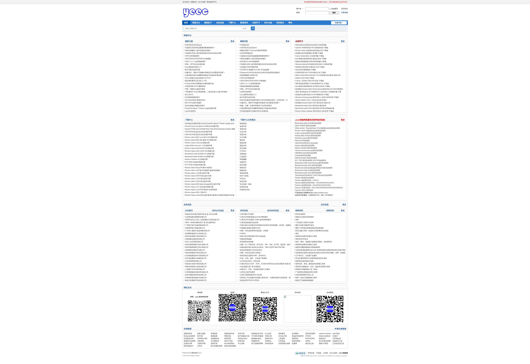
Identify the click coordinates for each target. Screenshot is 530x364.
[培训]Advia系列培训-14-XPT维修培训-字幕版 (312, 95)
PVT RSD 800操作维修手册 (195, 165)
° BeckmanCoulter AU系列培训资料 (307, 170)
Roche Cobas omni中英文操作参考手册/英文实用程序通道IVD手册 (209, 195)
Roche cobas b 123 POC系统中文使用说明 (201, 190)
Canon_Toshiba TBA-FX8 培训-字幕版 (309, 81)
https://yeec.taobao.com (319, 193)
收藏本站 (193, 2)
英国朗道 (214, 334)
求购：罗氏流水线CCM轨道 (250, 253)
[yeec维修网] (196, 12)
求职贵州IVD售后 (301, 239)
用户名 (298, 9)
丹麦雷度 (200, 341)
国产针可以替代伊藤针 (193, 103)
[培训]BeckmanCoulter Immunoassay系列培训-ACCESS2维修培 (319, 89)
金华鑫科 (295, 334)
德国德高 (214, 336)
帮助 (290, 23)
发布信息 (325, 204)
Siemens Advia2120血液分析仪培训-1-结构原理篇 (313, 64)
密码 (298, 13)
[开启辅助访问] (303, 2)
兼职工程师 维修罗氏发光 (304, 225)
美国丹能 (227, 338)
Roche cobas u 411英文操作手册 (197, 173)
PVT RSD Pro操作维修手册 (195, 162)
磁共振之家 (309, 343)
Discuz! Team (195, 355)
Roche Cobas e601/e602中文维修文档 (199, 148)
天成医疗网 (188, 343)
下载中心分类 (246, 120)
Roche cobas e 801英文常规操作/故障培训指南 (202, 170)
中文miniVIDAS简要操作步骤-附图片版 (199, 83)
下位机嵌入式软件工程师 (304, 222)
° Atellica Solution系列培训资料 (305, 148)
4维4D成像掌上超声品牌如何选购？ (198, 50)
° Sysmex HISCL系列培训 (303, 190)
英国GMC (241, 341)
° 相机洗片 (243, 168)
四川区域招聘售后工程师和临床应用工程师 (311, 258)
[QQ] (300, 353)
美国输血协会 (256, 338)
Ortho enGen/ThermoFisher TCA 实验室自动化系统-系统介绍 (317, 75)
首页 (186, 23)
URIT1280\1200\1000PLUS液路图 (198, 59)
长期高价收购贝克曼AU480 (250, 228)
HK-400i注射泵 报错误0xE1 (195, 100)
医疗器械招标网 (216, 346)
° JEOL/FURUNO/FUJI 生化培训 (306, 143)
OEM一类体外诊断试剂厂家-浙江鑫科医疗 (200, 222)
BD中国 (200, 336)
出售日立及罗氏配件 (247, 272)
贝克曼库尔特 (189, 338)
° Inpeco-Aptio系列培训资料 (304, 146)
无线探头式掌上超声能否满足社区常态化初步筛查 (203, 53)
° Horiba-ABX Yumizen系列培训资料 (307, 136)
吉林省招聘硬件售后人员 (304, 275)
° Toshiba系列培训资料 (302, 155)
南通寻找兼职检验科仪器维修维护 (307, 247)
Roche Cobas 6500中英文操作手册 (198, 176)
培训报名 (280, 23)
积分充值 (268, 23)
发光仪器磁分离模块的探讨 (195, 106)
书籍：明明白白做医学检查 (195, 89)
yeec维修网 (343, 353)
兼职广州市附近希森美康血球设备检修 (309, 228)
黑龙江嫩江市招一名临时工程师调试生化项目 (311, 231)
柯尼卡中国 (228, 341)
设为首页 (186, 2)
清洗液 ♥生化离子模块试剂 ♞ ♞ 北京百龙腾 (201, 214)
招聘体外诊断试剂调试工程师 (306, 236)
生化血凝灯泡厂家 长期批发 (250, 267)
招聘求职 (299, 210)
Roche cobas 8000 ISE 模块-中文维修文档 (201, 140)
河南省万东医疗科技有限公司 (196, 264)
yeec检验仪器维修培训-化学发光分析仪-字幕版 (312, 86)
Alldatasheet (242, 338)
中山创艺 (268, 334)
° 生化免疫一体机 (245, 184)
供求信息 (244, 210)
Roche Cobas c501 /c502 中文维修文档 (199, 151)
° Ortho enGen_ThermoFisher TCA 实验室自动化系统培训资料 (317, 128)
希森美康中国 (229, 334)
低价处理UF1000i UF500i (249, 280)
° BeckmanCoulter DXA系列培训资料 (307, 123)
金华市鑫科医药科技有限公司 (196, 275)
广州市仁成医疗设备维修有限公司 (197, 231)
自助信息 (220, 23)
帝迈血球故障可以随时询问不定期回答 (254, 111)
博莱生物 (227, 336)
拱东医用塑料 (310, 334)
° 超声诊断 (243, 165)
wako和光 (336, 334)
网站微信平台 (212, 2)
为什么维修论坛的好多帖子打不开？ (198, 78)
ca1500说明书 (190, 111)
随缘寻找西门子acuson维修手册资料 (253, 50)
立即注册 (344, 13)
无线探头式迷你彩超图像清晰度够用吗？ (200, 48)
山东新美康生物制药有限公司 (196, 217)
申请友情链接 (340, 329)
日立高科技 (215, 341)
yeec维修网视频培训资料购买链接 (310, 120)
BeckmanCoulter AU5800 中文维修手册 (199, 154)
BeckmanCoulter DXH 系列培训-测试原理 (310, 106)
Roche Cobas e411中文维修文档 (197, 143)
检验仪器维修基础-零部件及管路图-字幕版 (310, 61)
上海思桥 (281, 338)
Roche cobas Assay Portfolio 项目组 (198, 168)
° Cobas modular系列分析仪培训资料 (308, 133)
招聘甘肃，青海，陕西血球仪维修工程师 (310, 264)
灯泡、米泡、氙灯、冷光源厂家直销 (253, 258)
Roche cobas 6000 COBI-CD (196, 192)
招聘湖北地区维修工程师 (304, 261)
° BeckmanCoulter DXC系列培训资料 (308, 173)
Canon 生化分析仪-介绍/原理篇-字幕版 (309, 56)
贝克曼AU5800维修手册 (249, 67)
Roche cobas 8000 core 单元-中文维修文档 (201, 137)
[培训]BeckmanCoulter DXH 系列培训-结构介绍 (312, 103)
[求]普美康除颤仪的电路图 (249, 86)
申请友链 (311, 353)
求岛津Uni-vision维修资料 (249, 61)
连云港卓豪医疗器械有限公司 (196, 258)
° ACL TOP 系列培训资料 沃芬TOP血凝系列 (310, 160)
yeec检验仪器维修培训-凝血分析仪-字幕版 (311, 59)
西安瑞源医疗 (189, 346)
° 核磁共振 (243, 170)
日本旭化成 (336, 338)
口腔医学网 (201, 343)
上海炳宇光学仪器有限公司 (195, 269)
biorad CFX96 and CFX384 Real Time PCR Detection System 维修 (210, 129)
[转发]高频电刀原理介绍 (249, 75)
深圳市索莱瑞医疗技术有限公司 (196, 244)
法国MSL (268, 341)
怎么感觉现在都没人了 (193, 67)
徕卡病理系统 (229, 343)
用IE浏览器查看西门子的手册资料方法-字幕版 (312, 83)
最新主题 (189, 41)
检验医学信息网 (189, 341)
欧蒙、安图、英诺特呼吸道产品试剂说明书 (256, 106)
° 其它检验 (243, 148)
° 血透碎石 (243, 162)
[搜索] (253, 28)
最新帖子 (208, 23)
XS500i (243, 233)
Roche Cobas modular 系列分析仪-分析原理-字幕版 (314, 111)
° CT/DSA (242, 151)
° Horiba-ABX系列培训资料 (304, 178)
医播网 (294, 343)
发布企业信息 (218, 210)
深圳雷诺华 (269, 343)
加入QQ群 (202, 2)
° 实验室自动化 (244, 190)
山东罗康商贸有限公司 (193, 261)
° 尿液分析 (243, 129)
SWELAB (268, 336)
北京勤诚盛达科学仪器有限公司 (196, 255)
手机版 (318, 353)
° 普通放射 (243, 154)
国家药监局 (188, 334)
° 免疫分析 (243, 134)
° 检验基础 (243, 123)
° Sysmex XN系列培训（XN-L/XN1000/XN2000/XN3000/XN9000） (319, 188)
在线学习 (256, 23)
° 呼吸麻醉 (243, 159)
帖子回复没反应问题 (192, 70)
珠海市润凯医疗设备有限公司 (196, 267)
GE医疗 (335, 336)
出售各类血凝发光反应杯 (249, 222)
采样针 (307, 341)
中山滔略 (241, 343)
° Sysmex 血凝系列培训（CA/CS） (307, 180)
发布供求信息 (273, 210)
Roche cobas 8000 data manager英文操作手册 (202, 184)
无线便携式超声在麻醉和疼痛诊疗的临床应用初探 (203, 75)
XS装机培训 (244, 45)
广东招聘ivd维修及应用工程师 (306, 272)
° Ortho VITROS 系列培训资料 (305, 126)
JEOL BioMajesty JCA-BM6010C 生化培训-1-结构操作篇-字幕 (318, 92)
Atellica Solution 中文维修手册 (196, 159)
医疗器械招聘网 (257, 343)
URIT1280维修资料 (192, 56)
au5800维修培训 (246, 53)
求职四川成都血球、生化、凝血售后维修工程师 (312, 267)
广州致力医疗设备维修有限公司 (196, 225)
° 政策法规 (243, 181)
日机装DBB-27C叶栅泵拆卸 (195, 86)
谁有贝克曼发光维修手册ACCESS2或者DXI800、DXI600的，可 (263, 100)
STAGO (308, 336)
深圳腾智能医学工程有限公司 (196, 233)
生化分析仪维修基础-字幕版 (305, 70)
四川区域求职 (300, 214)
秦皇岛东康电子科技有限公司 (196, 280)
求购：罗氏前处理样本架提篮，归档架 (254, 231)
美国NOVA (269, 338)
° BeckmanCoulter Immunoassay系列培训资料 (311, 163)
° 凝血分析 (243, 146)
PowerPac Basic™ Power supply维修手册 (200, 108)
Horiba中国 (282, 336)
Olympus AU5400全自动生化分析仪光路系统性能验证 (260, 72)
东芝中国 (241, 334)
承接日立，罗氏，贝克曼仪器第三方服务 (255, 269)
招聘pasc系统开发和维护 (304, 217)
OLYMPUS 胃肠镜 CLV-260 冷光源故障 (254, 70)
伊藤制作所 (255, 341)
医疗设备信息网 (325, 341)
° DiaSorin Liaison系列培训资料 (306, 138)
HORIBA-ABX (202, 338)
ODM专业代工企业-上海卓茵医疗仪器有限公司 (202, 220)
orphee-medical (325, 334)
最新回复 (244, 41)
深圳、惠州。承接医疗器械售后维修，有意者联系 (313, 242)
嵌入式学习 (189, 95)
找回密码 (344, 9)
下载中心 (232, 23)
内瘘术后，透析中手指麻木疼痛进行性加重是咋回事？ (205, 72)
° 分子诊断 (243, 137)
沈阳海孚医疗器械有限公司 (195, 228)
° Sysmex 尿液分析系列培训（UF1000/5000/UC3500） (314, 183)
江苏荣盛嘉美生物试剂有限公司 (196, 272)
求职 (297, 220)
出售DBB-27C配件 (247, 214)
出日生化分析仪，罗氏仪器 (250, 261)
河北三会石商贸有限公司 (194, 242)
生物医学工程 (337, 341)
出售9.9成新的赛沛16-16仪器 (251, 275)
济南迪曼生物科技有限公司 (195, 239)
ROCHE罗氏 (310, 338)
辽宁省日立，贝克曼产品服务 (306, 255)
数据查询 (244, 23)
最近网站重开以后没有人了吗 (196, 81)
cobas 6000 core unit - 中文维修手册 (198, 146)
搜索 (244, 28)
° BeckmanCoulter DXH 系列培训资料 (308, 165)
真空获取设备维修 (246, 242)
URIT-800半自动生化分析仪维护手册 (198, 132)
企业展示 (189, 210)
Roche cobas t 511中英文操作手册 (198, 181)
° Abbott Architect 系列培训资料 (305, 158)
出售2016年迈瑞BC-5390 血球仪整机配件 (255, 220)
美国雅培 (281, 334)
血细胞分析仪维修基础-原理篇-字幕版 (309, 53)
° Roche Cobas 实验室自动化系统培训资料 (310, 131)
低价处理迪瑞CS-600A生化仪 (251, 250)
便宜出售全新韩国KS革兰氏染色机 (253, 236)
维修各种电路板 (246, 239)
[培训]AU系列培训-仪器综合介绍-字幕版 (309, 67)
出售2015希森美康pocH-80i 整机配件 (254, 217)
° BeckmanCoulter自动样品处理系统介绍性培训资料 (313, 168)
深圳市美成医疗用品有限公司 (196, 236)
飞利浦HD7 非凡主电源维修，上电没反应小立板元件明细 (206, 92)
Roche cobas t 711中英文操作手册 (198, 179)
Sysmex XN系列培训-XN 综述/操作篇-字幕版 (311, 48)
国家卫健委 (201, 334)
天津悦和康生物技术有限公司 (196, 278)
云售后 (199, 346)
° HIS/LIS (242, 179)
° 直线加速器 (243, 173)
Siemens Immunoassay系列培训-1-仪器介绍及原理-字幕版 (317, 97)
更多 (232, 41)
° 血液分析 (243, 126)
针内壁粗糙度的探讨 (192, 97)
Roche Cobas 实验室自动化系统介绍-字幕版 (311, 50)
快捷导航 (338, 23)
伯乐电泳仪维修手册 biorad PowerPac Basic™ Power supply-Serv (209, 123)
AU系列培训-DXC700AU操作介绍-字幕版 (310, 72)
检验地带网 (296, 341)
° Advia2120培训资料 (302, 141)
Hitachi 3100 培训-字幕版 (304, 78)
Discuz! (195, 353)
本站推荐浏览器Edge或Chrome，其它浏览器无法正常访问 (325, 2)
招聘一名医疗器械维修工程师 (306, 278)
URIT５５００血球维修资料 (195, 61)
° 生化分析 (243, 132)
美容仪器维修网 (230, 346)
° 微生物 (242, 140)
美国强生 (295, 338)
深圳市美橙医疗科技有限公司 (196, 253)
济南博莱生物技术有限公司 (195, 250)
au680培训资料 (246, 92)
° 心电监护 (243, 157)
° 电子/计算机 (244, 176)
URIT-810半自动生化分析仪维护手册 (198, 134)
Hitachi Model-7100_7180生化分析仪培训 (311, 100)
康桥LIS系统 (323, 343)
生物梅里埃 (215, 338)
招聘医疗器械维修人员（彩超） (307, 269)
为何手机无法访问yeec (193, 45)
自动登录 (334, 9)
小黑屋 (325, 353)
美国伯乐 (322, 338)
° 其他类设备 (243, 187)
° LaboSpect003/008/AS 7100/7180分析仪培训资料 (313, 175)
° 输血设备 (243, 143)
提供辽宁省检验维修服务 (304, 280)
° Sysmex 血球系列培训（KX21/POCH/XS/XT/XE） (313, 185)
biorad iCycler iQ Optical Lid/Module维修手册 (202, 126)
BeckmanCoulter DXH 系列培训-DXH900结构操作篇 (314, 108)
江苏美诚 (281, 341)
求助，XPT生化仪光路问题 (195, 64)
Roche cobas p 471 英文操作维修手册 (199, 187)
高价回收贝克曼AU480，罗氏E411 (253, 255)
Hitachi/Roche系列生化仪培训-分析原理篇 (310, 45)
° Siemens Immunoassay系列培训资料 (308, 150)
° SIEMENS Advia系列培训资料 (305, 153)
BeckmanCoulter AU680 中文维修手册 (199, 157)
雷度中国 (214, 343)
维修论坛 (196, 23)
